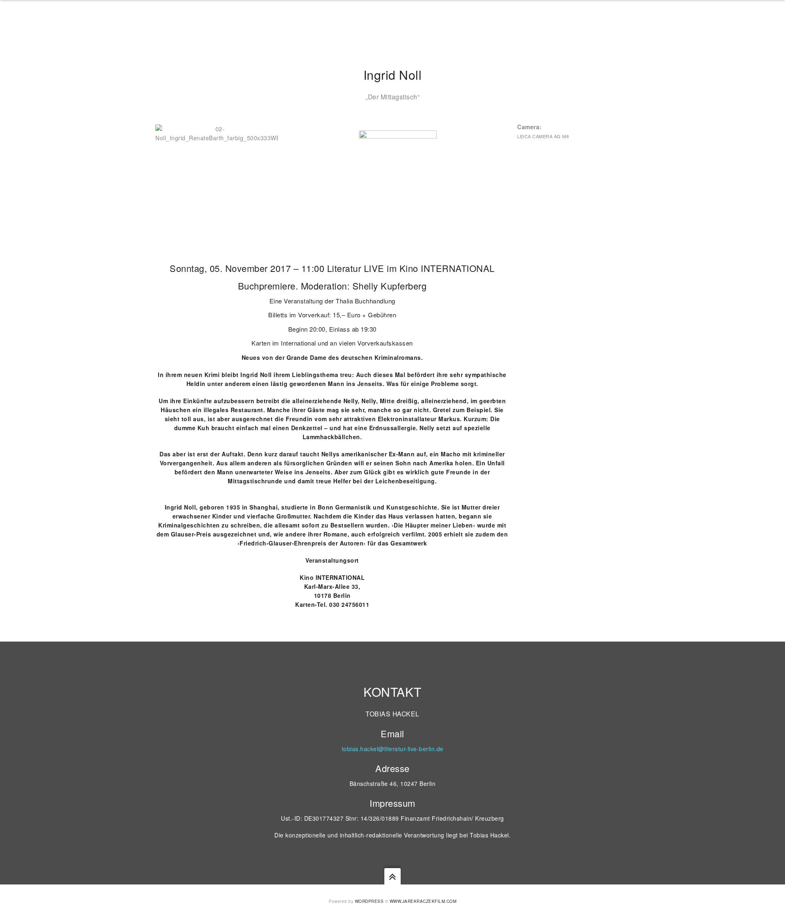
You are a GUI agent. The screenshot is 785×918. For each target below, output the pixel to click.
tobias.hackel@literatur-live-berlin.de (393, 749)
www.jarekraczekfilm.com (423, 901)
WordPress (369, 901)
